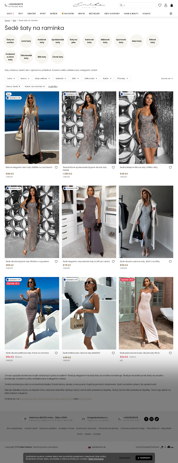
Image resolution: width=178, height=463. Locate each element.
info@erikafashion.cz (97, 417)
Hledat (121, 5)
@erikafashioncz (157, 419)
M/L (121, 360)
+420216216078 (15, 4)
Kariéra (88, 434)
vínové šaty (85, 398)
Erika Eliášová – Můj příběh (159, 428)
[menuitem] (10, 14)
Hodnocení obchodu (86, 428)
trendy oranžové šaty (49, 398)
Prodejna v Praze (66, 428)
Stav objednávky (14, 428)
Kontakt (97, 434)
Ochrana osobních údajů (133, 428)
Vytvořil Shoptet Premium (147, 447)
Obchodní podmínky (108, 428)
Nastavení (124, 457)
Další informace (96, 459)
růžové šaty (67, 398)
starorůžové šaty (28, 398)
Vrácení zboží (31, 428)
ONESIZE (9, 176)
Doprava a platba (48, 428)
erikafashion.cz (146, 419)
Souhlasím (145, 458)
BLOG (80, 434)
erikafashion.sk (99, 447)
